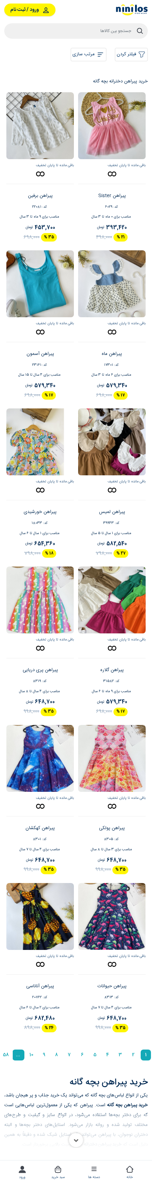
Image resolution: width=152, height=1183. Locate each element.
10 (31, 1055)
